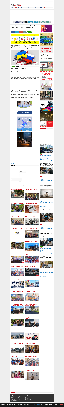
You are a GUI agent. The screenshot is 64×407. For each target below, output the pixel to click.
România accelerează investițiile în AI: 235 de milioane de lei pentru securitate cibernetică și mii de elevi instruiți (46, 142)
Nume (17, 171)
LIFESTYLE (41, 7)
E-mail (17, 172)
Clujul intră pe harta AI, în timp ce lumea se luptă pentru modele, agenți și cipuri (46, 209)
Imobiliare (45, 7)
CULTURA (32, 7)
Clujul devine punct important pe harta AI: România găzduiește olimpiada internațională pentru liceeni (46, 234)
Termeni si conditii (27, 396)
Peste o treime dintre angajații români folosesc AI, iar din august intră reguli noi (46, 164)
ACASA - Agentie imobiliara (14, 400)
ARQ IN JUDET (36, 7)
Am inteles (61, 404)
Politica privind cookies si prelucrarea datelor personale (29, 398)
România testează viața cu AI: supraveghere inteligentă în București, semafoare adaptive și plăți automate (46, 257)
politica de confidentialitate (36, 404)
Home (12, 7)
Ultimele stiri (15, 7)
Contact (26, 400)
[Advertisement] (32, 15)
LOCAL (19, 7)
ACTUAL (26, 7)
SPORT (29, 7)
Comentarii (18, 30)
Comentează (12, 66)
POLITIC (22, 7)
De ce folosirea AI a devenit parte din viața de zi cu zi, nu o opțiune (46, 186)
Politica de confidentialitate (28, 399)
